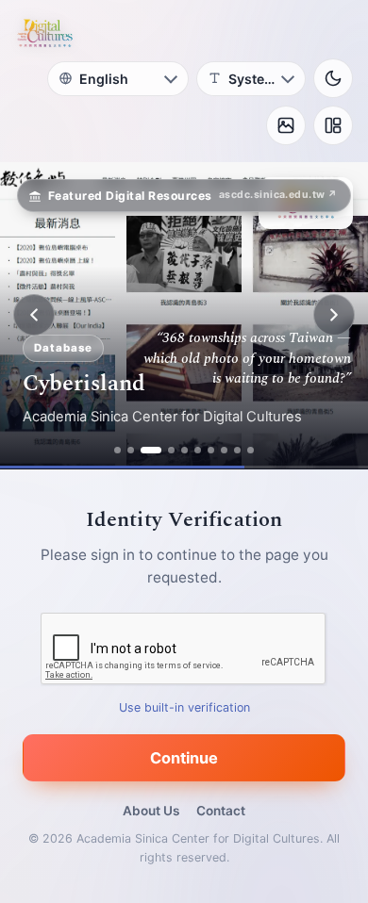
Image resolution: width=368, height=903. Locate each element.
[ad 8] (224, 450)
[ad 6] (197, 450)
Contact (220, 810)
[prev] (34, 315)
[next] (334, 315)
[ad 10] (250, 450)
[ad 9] (237, 450)
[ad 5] (184, 450)
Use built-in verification (184, 706)
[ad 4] (171, 450)
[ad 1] (117, 450)
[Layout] (333, 125)
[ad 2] (130, 450)
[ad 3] (151, 450)
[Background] (286, 125)
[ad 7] (211, 450)
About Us (151, 810)
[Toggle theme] (333, 78)
